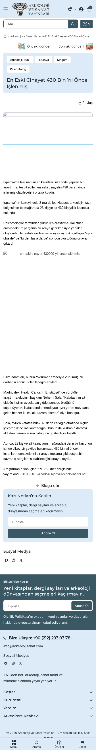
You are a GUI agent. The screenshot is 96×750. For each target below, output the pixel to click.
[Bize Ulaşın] (72, 9)
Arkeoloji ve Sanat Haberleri (28, 36)
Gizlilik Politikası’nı (18, 616)
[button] (6, 9)
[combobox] (40, 24)
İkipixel (48, 738)
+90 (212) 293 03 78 (52, 637)
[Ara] (73, 24)
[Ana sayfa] (5, 36)
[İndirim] (86, 24)
